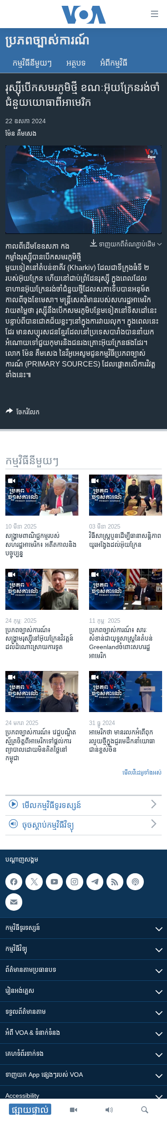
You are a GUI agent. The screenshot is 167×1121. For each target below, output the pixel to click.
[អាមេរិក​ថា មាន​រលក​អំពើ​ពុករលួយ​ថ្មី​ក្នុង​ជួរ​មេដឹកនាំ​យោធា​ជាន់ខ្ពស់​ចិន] (125, 691)
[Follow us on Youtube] (54, 881)
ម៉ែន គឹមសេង (21, 133)
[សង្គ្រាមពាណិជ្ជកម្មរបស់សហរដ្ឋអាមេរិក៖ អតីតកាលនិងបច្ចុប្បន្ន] (41, 495)
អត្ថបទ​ (76, 62)
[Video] (73, 1110)
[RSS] (114, 881)
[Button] (23, 413)
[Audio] (109, 1110)
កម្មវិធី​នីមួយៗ (32, 62)
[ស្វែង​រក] (144, 1110)
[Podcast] (134, 881)
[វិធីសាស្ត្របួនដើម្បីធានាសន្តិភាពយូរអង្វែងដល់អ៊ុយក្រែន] (125, 495)
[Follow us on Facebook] (13, 881)
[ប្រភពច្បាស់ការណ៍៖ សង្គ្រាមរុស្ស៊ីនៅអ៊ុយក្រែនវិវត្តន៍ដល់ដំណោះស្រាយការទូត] (41, 589)
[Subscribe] (13, 902)
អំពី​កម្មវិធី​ (113, 62)
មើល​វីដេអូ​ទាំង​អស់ (142, 772)
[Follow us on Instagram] (74, 881)
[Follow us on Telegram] (94, 881)
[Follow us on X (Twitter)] (33, 881)
